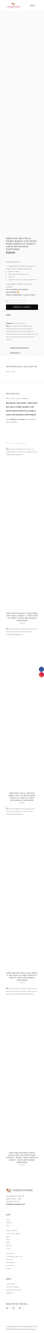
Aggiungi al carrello (22, 307)
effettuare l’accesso (17, 419)
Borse (8, 1243)
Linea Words (10, 1265)
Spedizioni (9, 1293)
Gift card (9, 1246)
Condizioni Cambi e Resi (13, 1290)
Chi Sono (9, 1223)
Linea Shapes (10, 1262)
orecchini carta (11, 331)
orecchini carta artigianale (24, 331)
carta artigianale (14, 326)
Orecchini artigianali (25, 329)
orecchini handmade (12, 334)
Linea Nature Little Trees (14, 1256)
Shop (7, 1226)
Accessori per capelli (12, 1233)
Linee (8, 1249)
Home (8, 1220)
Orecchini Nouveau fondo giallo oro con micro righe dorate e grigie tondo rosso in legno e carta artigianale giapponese (22, 1157)
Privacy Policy (10, 1284)
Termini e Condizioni (12, 1287)
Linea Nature (22, 323)
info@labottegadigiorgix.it (15, 1204)
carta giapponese (26, 326)
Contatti (8, 1268)
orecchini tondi (15, 337)
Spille (8, 1236)
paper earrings (25, 337)
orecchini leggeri (25, 334)
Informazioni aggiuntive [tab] (19, 348)
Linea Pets (9, 1259)
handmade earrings (12, 329)
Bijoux (15, 323)
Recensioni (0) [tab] (15, 353)
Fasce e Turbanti (11, 1230)
